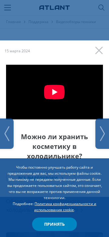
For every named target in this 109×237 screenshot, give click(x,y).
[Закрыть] (100, 48)
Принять (54, 224)
